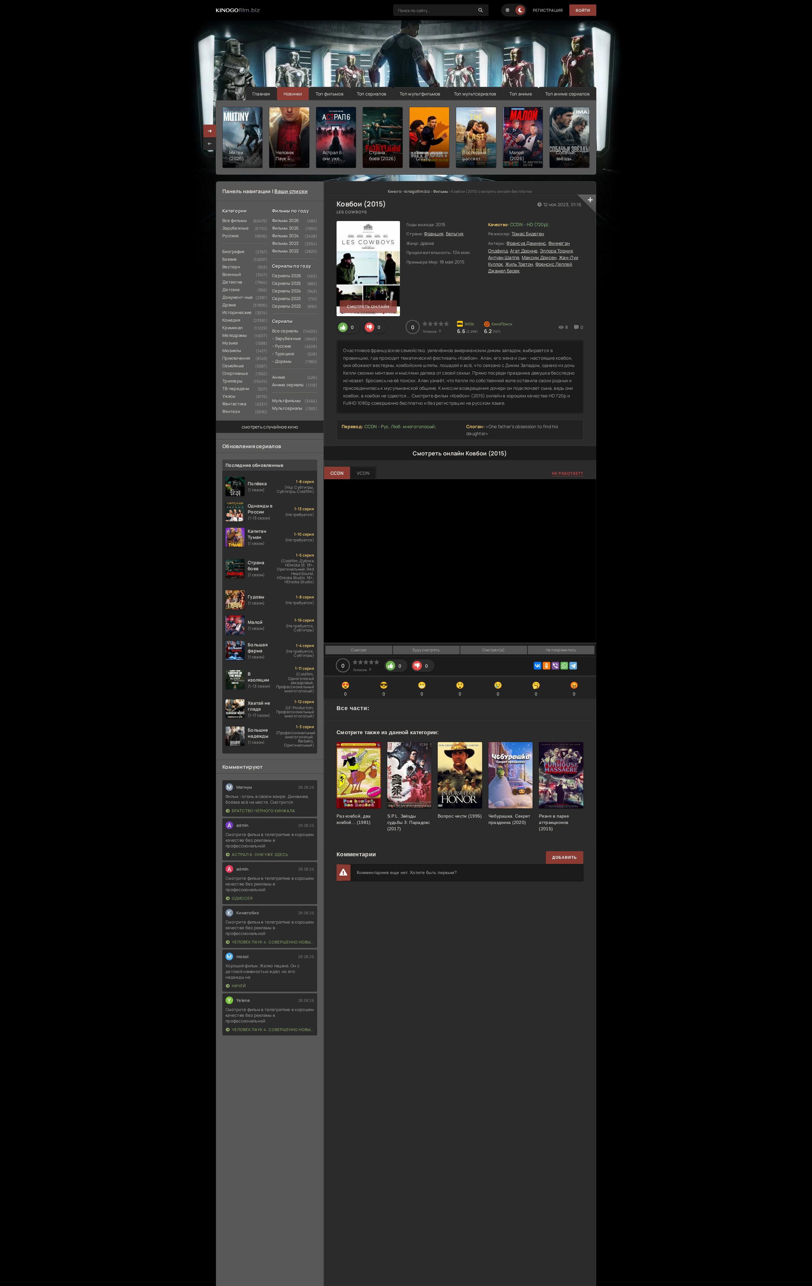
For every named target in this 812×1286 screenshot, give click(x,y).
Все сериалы (285, 331)
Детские (231, 289)
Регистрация (548, 10)
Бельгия (455, 234)
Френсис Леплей (553, 264)
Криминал (232, 327)
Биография (233, 251)
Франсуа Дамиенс (526, 243)
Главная (261, 94)
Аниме (278, 377)
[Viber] (555, 665)
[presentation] (209, 143)
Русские (230, 235)
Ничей (239, 986)
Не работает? (567, 473)
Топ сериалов (371, 94)
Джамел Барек (504, 271)
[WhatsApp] (564, 665)
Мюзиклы (231, 350)
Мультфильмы (286, 400)
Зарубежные (235, 228)
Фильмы (440, 191)
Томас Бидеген (528, 234)
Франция (433, 234)
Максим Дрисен (539, 257)
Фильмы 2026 (285, 220)
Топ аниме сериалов (567, 94)
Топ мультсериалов (475, 94)
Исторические (237, 312)
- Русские (281, 346)
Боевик (229, 259)
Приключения (236, 358)
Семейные (233, 366)
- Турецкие (283, 353)
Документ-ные (237, 297)
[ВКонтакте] (537, 665)
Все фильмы (234, 220)
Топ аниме (520, 94)
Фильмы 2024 (285, 235)
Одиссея (242, 898)
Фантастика (234, 404)
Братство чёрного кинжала (263, 810)
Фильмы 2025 (285, 228)
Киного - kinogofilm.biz (409, 191)
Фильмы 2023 (285, 243)
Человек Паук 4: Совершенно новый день (273, 942)
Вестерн (231, 267)
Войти (583, 10)
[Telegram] (573, 665)
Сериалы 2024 (286, 291)
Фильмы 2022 (285, 251)
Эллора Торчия (556, 251)
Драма (229, 305)
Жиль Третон (519, 264)
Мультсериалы (287, 408)
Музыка (230, 343)
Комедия (231, 320)
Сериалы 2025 (286, 283)
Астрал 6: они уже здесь (260, 854)
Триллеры (232, 381)
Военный (231, 274)
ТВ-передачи (235, 388)
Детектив (232, 282)
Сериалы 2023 (286, 298)
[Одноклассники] (546, 665)
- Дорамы (281, 361)
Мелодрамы (234, 335)
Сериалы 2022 (286, 306)
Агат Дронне (524, 251)
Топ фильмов (330, 94)
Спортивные (235, 373)
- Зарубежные (286, 338)
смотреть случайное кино (270, 427)
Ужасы (228, 396)
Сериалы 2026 (286, 275)
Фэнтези (231, 411)
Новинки (293, 94)
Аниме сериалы (288, 385)
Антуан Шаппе (503, 257)
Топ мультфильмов (420, 94)
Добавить (564, 857)
